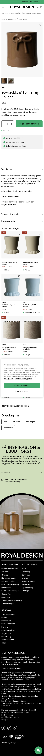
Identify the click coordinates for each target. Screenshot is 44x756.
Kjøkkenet (26, 584)
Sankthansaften (8, 630)
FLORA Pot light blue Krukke (9, 306)
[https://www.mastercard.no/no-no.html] (11, 736)
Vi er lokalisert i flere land (11, 668)
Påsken (4, 617)
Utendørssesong (8, 624)
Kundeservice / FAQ (9, 568)
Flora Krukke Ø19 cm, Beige (9, 263)
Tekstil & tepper (28, 581)
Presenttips (6, 621)
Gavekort (5, 572)
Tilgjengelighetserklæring (11, 600)
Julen (3, 643)
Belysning (26, 572)
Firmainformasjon (8, 578)
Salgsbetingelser (8, 581)
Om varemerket (8, 221)
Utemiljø (25, 591)
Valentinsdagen (8, 614)
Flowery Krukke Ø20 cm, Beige (30, 348)
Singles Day (6, 633)
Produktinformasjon (10, 214)
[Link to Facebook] (3, 728)
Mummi (4, 627)
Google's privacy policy (23, 379)
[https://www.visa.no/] (4, 736)
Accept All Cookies (21, 385)
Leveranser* (6, 587)
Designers (5, 597)
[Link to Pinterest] (15, 728)
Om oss (4, 575)
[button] (38, 7)
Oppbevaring (27, 587)
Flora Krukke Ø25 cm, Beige (30, 263)
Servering (26, 575)
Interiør (25, 578)
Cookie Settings (22, 391)
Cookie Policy (6, 594)
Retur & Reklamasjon (10, 591)
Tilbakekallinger (7, 603)
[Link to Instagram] (9, 728)
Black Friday (6, 636)
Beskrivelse (6, 169)
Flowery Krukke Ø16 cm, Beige (9, 348)
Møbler (25, 568)
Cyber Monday (7, 640)
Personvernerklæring (10, 584)
